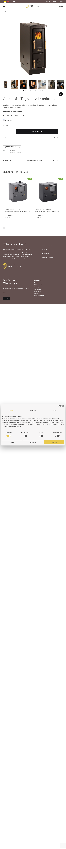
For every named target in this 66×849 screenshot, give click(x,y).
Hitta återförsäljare (47, 257)
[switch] (25, 436)
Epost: (4, 292)
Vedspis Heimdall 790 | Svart (43, 209)
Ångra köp (36, 287)
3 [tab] (28, 90)
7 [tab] (38, 90)
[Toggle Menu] (4, 6)
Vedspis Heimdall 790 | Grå (12, 209)
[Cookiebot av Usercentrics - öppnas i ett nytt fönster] (57, 406)
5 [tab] (33, 90)
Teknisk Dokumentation (39, 295)
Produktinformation (9, 161)
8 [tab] (40, 90)
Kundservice (37, 280)
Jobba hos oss (37, 291)
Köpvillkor (36, 293)
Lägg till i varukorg (37, 131)
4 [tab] (30, 90)
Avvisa (12, 442)
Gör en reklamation (38, 285)
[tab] (9, 162)
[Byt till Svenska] (5, 1)
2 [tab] (26, 90)
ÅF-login (36, 282)
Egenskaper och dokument (34, 161)
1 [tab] (23, 90)
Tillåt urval (33, 442)
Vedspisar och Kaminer (16, 153)
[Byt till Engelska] (7, 1)
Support (54, 1)
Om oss (48, 1)
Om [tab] (55, 410)
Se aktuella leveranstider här (12, 111)
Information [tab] (33, 410)
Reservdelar (45, 253)
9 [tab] (42, 90)
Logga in (61, 1)
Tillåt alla (54, 442)
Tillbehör (55, 161)
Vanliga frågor (37, 289)
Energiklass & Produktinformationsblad (16, 116)
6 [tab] (35, 90)
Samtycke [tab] (11, 410)
